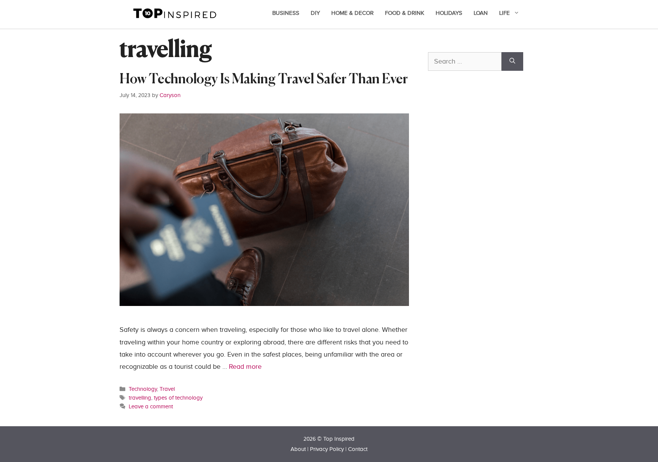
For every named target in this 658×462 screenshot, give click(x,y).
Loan (481, 13)
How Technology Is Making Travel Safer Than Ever (264, 79)
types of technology (178, 397)
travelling (140, 397)
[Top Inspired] (175, 13)
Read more (245, 367)
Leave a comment (151, 406)
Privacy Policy (327, 449)
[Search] (512, 61)
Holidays (449, 13)
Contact (357, 449)
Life (504, 13)
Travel (167, 389)
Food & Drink (404, 13)
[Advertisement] (485, 246)
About (298, 449)
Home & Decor (352, 13)
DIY (315, 13)
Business (285, 13)
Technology (143, 389)
